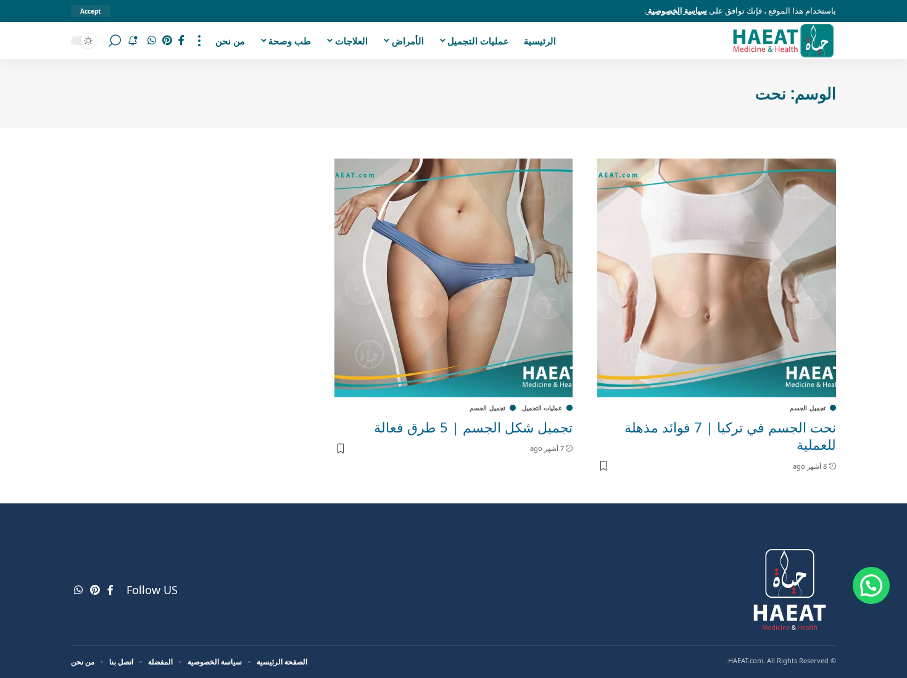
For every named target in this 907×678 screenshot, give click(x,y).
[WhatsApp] (151, 40)
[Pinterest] (167, 40)
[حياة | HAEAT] (782, 40)
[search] (115, 40)
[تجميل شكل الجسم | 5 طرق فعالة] (453, 278)
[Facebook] (181, 40)
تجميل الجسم (808, 408)
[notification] (132, 40)
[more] (199, 40)
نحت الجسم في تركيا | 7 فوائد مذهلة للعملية (730, 436)
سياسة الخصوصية (676, 10)
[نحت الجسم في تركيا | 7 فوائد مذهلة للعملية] (716, 278)
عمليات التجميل (542, 408)
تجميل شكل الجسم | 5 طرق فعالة (473, 427)
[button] (871, 585)
